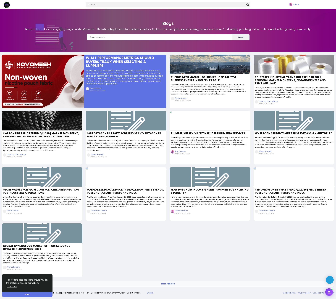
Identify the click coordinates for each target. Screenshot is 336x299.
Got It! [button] (27, 294)
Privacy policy (304, 292)
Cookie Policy (289, 292)
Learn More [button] (12, 286)
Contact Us (318, 292)
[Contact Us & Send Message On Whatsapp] (330, 280)
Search (241, 37)
